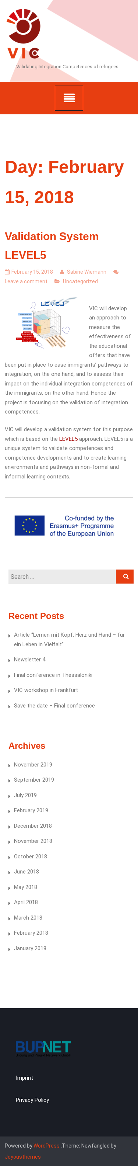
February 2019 (31, 810)
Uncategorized (80, 281)
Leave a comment (26, 281)
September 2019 (34, 779)
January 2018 (30, 948)
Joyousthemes (23, 1157)
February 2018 (31, 933)
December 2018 (33, 826)
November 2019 (33, 764)
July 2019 (25, 795)
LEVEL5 (68, 439)
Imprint (24, 1078)
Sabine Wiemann (86, 272)
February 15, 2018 (32, 272)
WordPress (46, 1146)
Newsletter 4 (29, 659)
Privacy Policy (32, 1100)
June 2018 (26, 871)
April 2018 (26, 902)
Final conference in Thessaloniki (53, 675)
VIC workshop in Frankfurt (46, 690)
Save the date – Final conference (54, 705)
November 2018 (33, 841)
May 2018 (25, 887)
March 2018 (28, 917)
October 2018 (30, 856)
